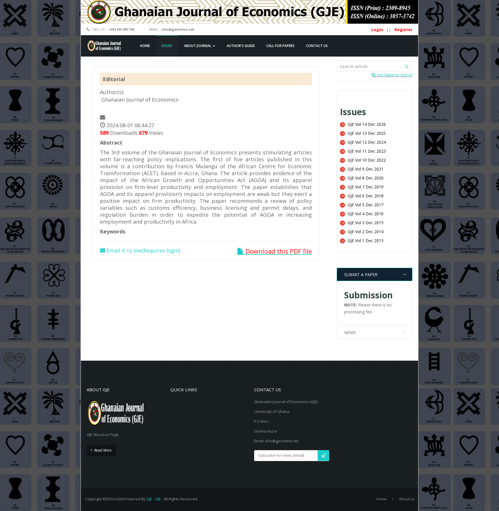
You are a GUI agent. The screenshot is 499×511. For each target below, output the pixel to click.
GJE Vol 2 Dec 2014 (365, 231)
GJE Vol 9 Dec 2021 (365, 169)
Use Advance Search (393, 75)
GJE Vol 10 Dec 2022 (367, 160)
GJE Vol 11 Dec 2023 (367, 151)
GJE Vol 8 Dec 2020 (365, 178)
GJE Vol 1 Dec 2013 (365, 240)
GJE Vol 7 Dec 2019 (365, 187)
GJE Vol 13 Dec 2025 (367, 133)
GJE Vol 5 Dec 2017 (365, 204)
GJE (149, 498)
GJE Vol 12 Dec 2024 (367, 142)
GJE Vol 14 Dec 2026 (367, 124)
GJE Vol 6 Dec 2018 (365, 196)
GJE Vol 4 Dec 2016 (365, 213)
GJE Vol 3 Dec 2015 (365, 222)
